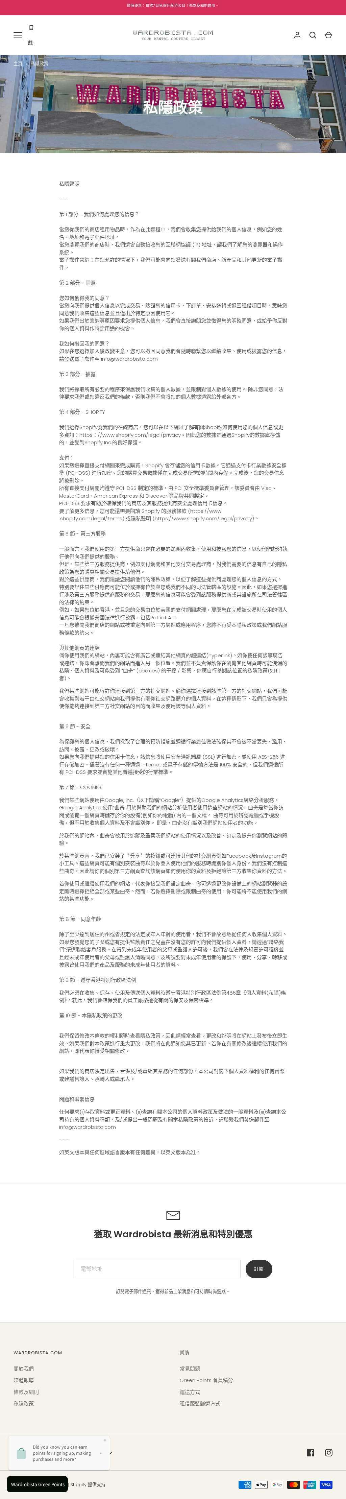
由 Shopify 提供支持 (85, 1484)
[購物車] (328, 35)
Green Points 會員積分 (206, 1380)
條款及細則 (26, 1392)
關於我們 (24, 1368)
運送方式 (190, 1392)
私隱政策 (39, 64)
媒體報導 (24, 1380)
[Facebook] (310, 1452)
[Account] (297, 35)
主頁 (18, 64)
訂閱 (259, 1269)
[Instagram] (328, 1452)
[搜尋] (312, 35)
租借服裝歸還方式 (200, 1403)
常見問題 (190, 1368)
